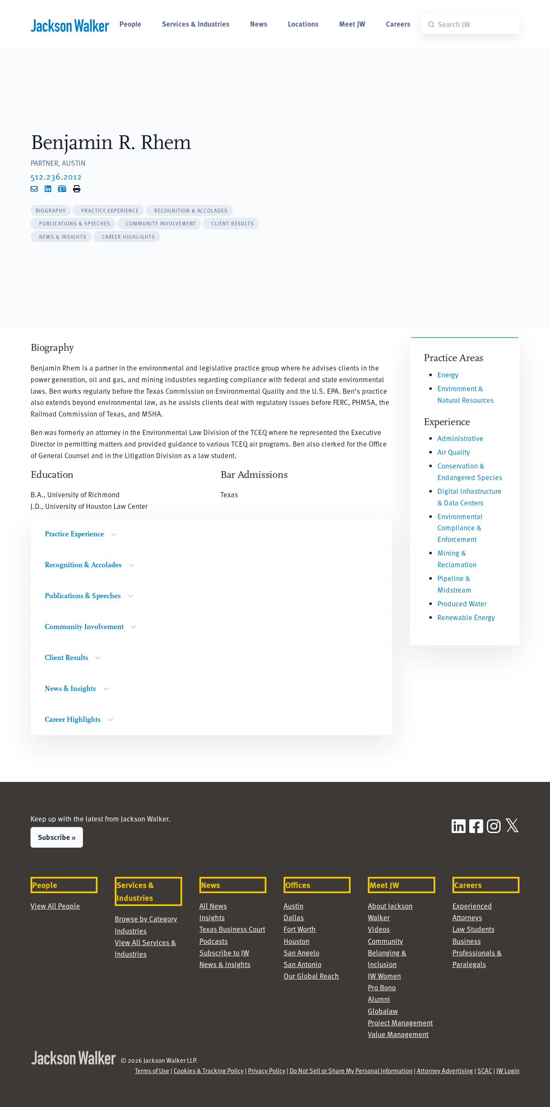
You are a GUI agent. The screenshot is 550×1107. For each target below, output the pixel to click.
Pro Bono (382, 987)
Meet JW (352, 23)
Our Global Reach (311, 975)
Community (385, 941)
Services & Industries (195, 23)
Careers (398, 23)
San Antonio (302, 964)
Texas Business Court (232, 929)
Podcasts (213, 941)
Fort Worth (300, 929)
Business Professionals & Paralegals (477, 952)
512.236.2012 (56, 176)
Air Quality (453, 452)
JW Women (384, 975)
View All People (55, 905)
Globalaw (383, 1011)
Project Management (400, 1022)
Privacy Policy (266, 1070)
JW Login (507, 1070)
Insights (212, 917)
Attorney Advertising (445, 1070)
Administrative (460, 438)
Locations (303, 23)
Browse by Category (146, 918)
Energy (447, 374)
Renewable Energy (466, 617)
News (258, 23)
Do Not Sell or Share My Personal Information (351, 1070)
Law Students (473, 929)
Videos (379, 929)
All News (213, 905)
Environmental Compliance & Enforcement (460, 527)
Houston (296, 941)
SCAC (484, 1070)
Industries (131, 930)
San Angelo (301, 952)
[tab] (51, 210)
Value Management (398, 1034)
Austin (293, 905)
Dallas (294, 917)
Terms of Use (152, 1070)
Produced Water (461, 603)
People (130, 23)
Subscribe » (57, 837)
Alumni (379, 999)
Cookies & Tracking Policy (209, 1070)
